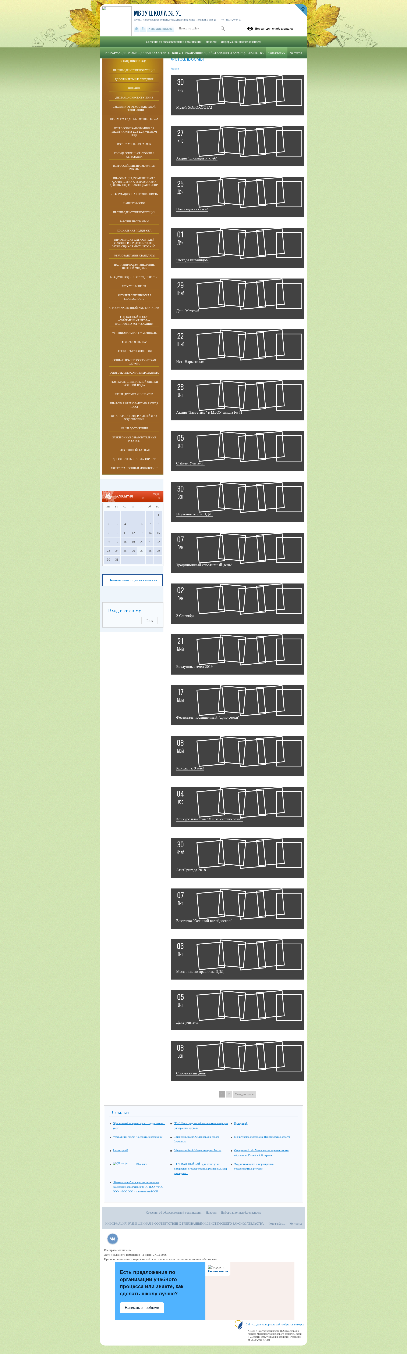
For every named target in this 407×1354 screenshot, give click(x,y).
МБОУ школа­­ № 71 (157, 14)
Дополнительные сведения (134, 79)
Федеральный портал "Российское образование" (138, 1136)
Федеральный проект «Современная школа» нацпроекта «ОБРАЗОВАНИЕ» (134, 320)
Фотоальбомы (276, 52)
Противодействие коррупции (134, 70)
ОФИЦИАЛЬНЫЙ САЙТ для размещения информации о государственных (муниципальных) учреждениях (200, 1169)
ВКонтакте (142, 1164)
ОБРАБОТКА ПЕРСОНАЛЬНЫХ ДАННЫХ (134, 372)
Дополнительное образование (134, 459)
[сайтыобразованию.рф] (300, 10)
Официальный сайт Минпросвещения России (197, 1150)
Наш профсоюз (134, 203)
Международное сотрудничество (134, 277)
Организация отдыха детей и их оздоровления (134, 417)
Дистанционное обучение (134, 97)
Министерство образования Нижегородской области (262, 1136)
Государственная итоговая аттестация (134, 155)
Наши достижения (134, 428)
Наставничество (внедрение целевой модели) (134, 266)
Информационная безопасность (134, 194)
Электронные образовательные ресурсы (134, 439)
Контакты (296, 52)
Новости (211, 41)
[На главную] (136, 28)
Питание (134, 88)
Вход (149, 620)
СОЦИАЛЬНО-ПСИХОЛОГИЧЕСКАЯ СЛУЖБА (134, 362)
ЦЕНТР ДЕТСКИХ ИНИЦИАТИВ (134, 394)
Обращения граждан (134, 61)
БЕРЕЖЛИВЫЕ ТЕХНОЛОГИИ (134, 351)
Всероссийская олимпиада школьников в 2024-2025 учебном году (134, 132)
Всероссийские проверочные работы (134, 167)
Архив (175, 68)
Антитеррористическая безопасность (134, 297)
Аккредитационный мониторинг (134, 468)
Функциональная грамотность (134, 332)
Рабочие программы (134, 221)
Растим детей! (120, 1150)
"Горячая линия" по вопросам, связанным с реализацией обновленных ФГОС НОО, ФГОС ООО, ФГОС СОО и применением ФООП (138, 1187)
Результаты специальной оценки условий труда (134, 383)
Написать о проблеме (142, 1308)
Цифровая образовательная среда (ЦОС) (134, 405)
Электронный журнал (134, 450)
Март (156, 494)
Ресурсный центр (134, 286)
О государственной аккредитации (134, 307)
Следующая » (244, 1094)
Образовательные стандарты (134, 255)
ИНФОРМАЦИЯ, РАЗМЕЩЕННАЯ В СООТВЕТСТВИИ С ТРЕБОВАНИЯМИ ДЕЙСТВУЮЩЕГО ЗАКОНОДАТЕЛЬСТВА (134, 182)
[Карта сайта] (143, 28)
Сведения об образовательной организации (134, 108)
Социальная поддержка (134, 230)
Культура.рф (240, 1123)
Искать (222, 28)
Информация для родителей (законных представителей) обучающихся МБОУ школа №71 (134, 243)
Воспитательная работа (134, 144)
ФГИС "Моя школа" (134, 342)
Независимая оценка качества (132, 580)
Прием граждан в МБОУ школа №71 (134, 119)
